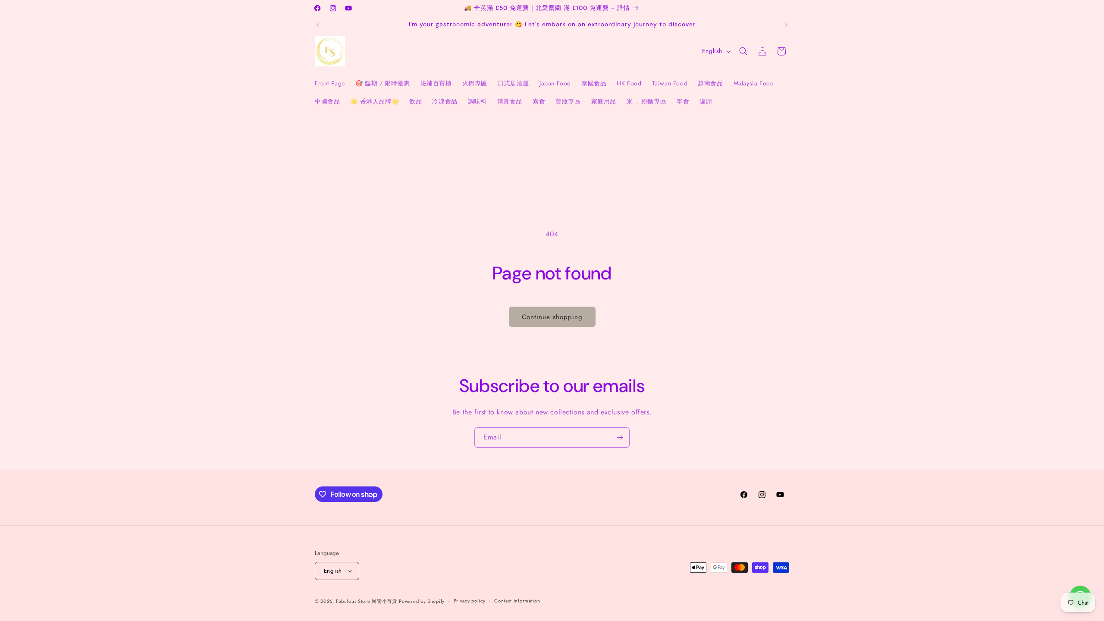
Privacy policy (470, 600)
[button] (743, 51)
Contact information (517, 600)
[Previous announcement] (317, 24)
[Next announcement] (786, 24)
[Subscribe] (619, 437)
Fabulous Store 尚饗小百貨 (366, 601)
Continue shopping (552, 317)
